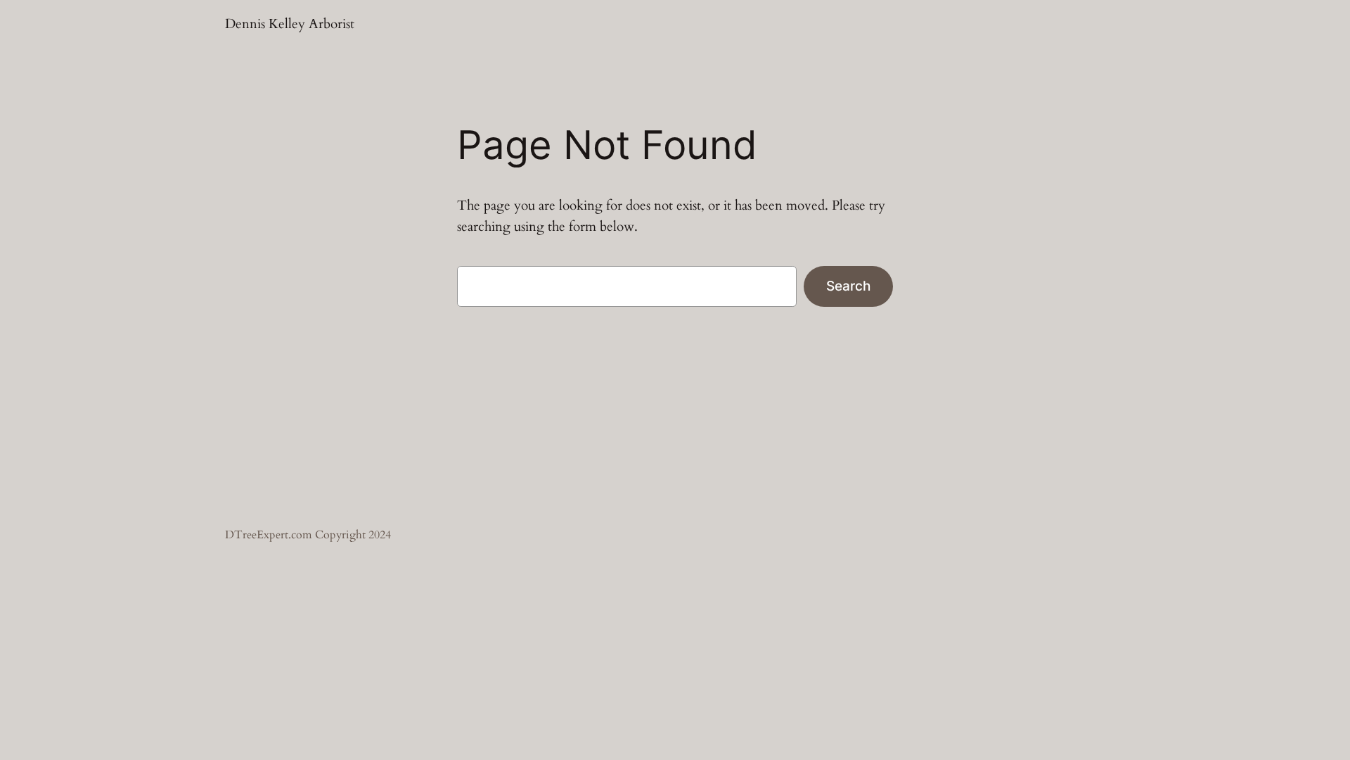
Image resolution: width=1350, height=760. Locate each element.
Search (848, 285)
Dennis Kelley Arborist (289, 24)
